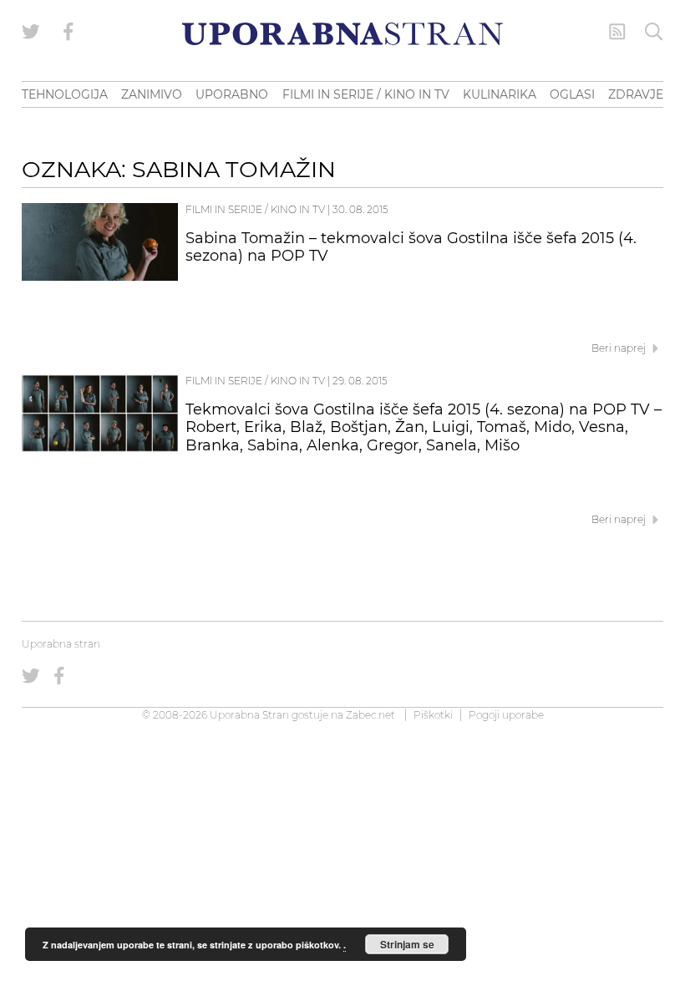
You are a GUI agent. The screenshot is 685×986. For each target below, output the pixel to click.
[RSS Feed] (617, 32)
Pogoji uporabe (506, 715)
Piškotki (433, 715)
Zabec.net (370, 715)
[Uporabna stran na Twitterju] (31, 32)
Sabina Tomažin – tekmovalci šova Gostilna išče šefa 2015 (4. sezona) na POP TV (411, 247)
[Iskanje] (654, 32)
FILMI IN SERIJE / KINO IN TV (365, 94)
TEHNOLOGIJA (65, 94)
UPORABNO (231, 94)
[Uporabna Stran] (342, 34)
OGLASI (572, 94)
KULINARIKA (499, 94)
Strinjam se (407, 944)
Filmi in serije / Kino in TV (255, 209)
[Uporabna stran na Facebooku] (68, 32)
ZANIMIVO (151, 94)
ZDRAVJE (635, 94)
